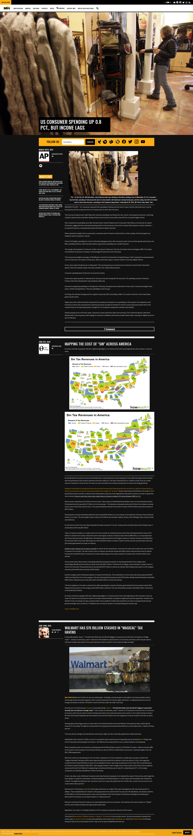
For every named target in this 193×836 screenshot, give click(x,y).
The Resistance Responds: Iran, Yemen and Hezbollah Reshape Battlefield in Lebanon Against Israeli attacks (50, 206)
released (89, 708)
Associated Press (57, 154)
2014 (152, 491)
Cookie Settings (177, 832)
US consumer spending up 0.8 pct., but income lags (70, 124)
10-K (142, 739)
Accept (187, 832)
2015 (139, 496)
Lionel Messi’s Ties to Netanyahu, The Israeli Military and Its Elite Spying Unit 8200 (50, 191)
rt (110, 708)
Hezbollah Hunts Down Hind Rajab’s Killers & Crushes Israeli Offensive (50, 199)
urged (85, 789)
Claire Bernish (56, 630)
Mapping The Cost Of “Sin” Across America (98, 343)
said (120, 778)
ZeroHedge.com (56, 346)
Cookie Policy (18, 833)
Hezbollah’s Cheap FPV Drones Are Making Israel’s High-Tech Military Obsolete (50, 215)
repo (107, 708)
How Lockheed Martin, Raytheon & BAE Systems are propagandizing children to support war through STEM (51, 183)
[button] (167, 2)
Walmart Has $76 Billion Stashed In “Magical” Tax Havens (104, 630)
